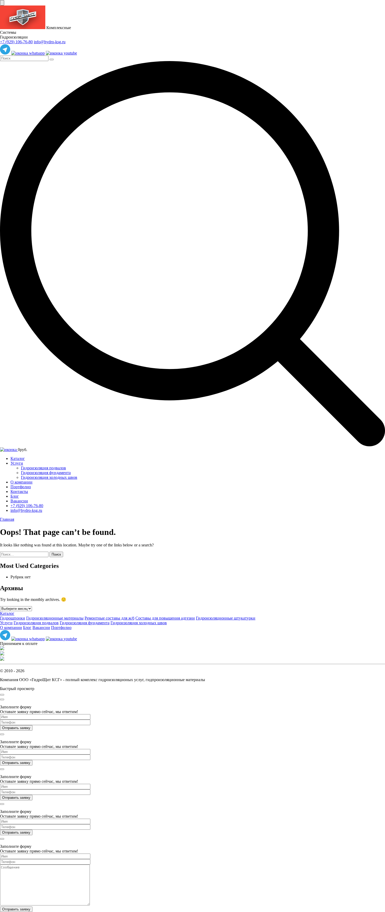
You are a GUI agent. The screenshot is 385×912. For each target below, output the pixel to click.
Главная (7, 519)
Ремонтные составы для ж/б (109, 618)
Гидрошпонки (12, 618)
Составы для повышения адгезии (165, 618)
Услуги (16, 463)
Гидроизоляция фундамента (46, 472)
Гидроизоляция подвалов (43, 468)
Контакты (19, 491)
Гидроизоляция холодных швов (49, 477)
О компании (21, 482)
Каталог (17, 458)
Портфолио (20, 487)
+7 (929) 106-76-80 (16, 42)
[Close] (2, 695)
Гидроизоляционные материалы (55, 618)
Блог (14, 496)
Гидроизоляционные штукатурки (225, 618)
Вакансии (19, 501)
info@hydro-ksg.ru (49, 42)
